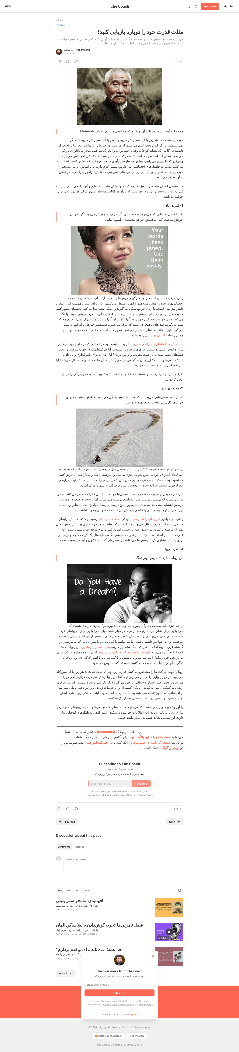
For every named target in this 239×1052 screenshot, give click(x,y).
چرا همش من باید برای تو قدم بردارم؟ (89, 949)
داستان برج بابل (155, 335)
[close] (153, 956)
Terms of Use (136, 1001)
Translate (63, 25)
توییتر (175, 748)
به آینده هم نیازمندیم (96, 647)
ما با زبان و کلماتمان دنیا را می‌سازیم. (157, 344)
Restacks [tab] (79, 846)
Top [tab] (60, 890)
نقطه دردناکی (107, 519)
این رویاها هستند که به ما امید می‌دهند (124, 652)
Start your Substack (110, 1035)
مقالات (59, 19)
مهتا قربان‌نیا (75, 909)
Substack (102, 1044)
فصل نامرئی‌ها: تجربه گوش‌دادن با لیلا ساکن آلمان (99, 925)
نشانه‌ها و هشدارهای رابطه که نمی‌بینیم (77, 905)
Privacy (116, 1027)
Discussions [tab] (82, 890)
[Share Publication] (195, 6)
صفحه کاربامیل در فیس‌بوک (151, 742)
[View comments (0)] (67, 61)
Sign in (228, 6)
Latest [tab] (69, 890)
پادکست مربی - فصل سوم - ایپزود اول (77, 930)
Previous (69, 821)
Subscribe (210, 6)
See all (63, 973)
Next (172, 821)
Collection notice (141, 1027)
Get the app (137, 1035)
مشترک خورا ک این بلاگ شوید (150, 737)
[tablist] (71, 846)
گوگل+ (164, 748)
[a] (169, 931)
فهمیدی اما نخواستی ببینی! (79, 900)
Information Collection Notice (118, 1004)
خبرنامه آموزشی (96, 742)
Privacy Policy (146, 1004)
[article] (119, 907)
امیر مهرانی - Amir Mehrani (77, 50)
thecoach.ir (106, 732)
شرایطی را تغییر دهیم (145, 519)
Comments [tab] (64, 846)
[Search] (188, 6)
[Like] (59, 61)
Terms (125, 1027)
